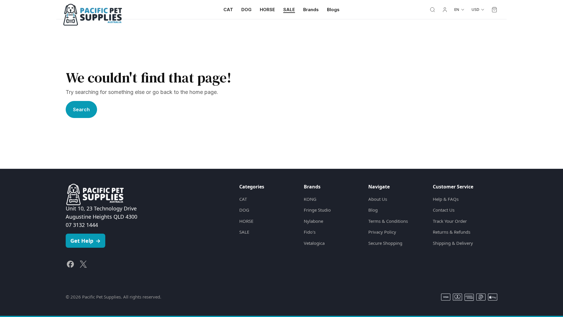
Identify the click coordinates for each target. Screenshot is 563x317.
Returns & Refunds (451, 232)
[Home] (92, 10)
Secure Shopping (385, 243)
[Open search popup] (432, 9)
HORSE (267, 9)
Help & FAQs (446, 199)
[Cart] (494, 9)
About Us (377, 199)
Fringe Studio (317, 210)
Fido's (310, 232)
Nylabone (313, 221)
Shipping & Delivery (453, 243)
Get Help (85, 240)
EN (456, 9)
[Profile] (445, 9)
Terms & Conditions (388, 221)
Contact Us (444, 210)
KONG (310, 199)
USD (475, 9)
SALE (289, 9)
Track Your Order (450, 221)
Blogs (333, 9)
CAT (228, 9)
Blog (373, 210)
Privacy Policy (382, 232)
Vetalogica (314, 243)
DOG (246, 9)
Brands (311, 9)
